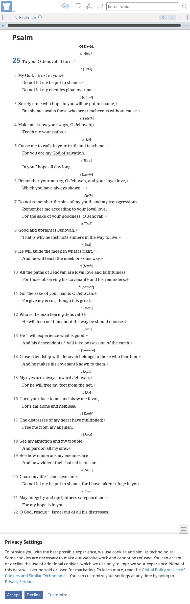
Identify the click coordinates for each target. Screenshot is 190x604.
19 (16, 455)
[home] (7, 6)
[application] (95, 25)
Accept (13, 595)
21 (16, 497)
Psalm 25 (27, 17)
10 (16, 272)
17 (16, 420)
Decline (34, 595)
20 (16, 476)
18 (16, 441)
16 (16, 398)
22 (16, 512)
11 (16, 293)
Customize (57, 595)
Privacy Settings (20, 581)
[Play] (3, 26)
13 (16, 335)
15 (16, 377)
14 (16, 356)
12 (16, 314)
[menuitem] (7, 6)
